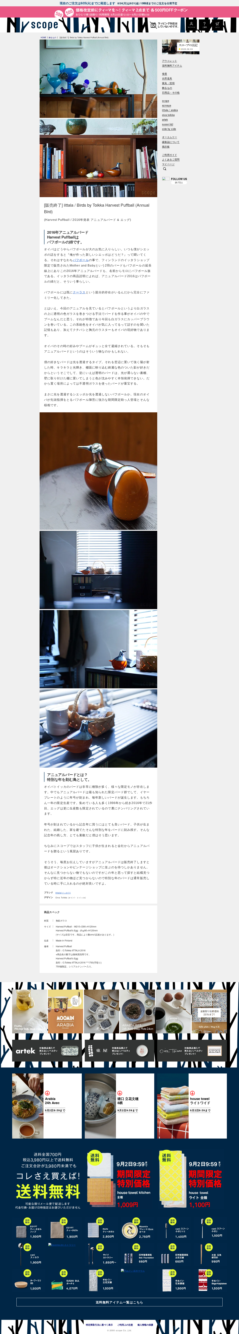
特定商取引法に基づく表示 (99, 1324)
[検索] (164, 169)
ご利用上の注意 (125, 1324)
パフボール (81, 260)
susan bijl (167, 124)
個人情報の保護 (145, 1324)
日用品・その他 (171, 92)
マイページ (168, 164)
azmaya (166, 105)
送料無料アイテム (172, 65)
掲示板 (166, 146)
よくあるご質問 (171, 159)
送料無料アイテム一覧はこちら (119, 1302)
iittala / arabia (170, 110)
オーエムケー (169, 137)
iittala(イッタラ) (63, 892)
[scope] (43, 25)
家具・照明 (168, 83)
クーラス (79, 292)
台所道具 (167, 78)
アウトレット (169, 60)
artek (165, 119)
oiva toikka (168, 115)
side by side (169, 129)
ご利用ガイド (169, 154)
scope (165, 100)
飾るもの (167, 88)
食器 (164, 73)
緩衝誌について (171, 142)
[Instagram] (166, 180)
